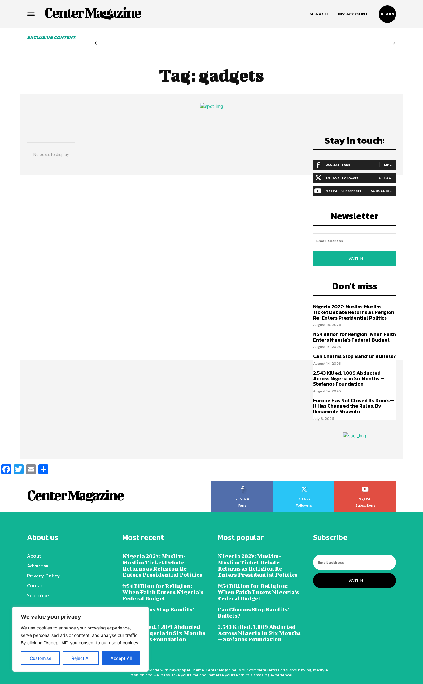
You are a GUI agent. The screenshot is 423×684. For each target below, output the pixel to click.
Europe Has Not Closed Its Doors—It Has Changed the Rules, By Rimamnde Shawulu (353, 406)
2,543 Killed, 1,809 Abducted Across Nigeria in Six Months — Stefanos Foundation (349, 378)
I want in (355, 258)
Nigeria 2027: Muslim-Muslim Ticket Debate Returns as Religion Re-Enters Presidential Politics (353, 312)
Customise (40, 658)
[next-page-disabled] (394, 43)
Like (388, 164)
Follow (384, 177)
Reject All (81, 658)
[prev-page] (96, 43)
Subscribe (381, 190)
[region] (80, 639)
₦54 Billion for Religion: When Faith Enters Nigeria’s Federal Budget (354, 336)
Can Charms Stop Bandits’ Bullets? (354, 356)
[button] (318, 14)
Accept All (121, 658)
